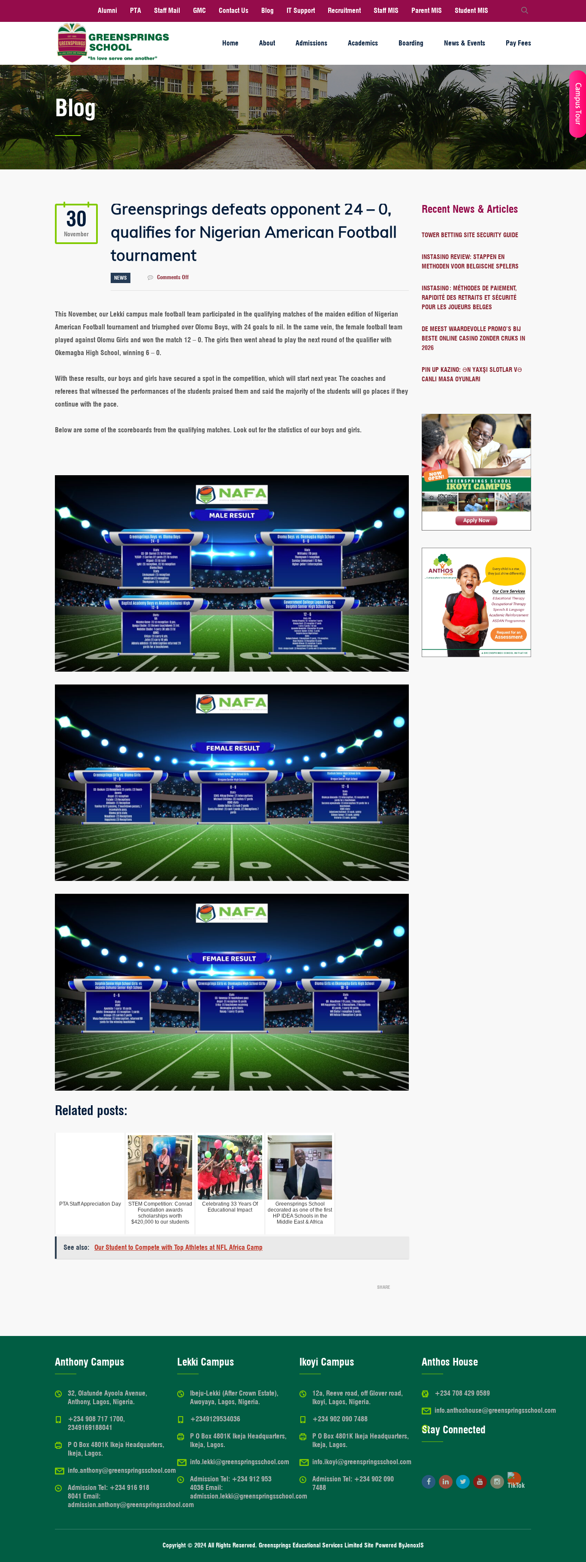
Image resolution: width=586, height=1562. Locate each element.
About (267, 43)
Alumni (107, 10)
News (120, 277)
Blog (267, 10)
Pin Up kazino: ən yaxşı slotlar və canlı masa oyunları (472, 374)
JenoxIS (414, 1545)
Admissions (311, 43)
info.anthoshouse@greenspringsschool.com (495, 1410)
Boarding (411, 43)
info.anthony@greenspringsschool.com (122, 1470)
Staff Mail (167, 10)
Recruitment (344, 10)
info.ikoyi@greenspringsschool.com (361, 1462)
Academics (363, 43)
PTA (135, 10)
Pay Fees (518, 43)
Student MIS (471, 10)
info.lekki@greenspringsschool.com (239, 1462)
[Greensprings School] (113, 43)
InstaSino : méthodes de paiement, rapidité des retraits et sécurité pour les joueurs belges (469, 298)
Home (230, 43)
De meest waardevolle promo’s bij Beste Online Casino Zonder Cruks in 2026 (473, 338)
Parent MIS (426, 10)
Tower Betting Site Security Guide (470, 235)
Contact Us (233, 10)
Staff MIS (386, 10)
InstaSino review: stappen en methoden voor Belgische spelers (470, 261)
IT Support (301, 10)
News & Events (464, 43)
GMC (199, 10)
